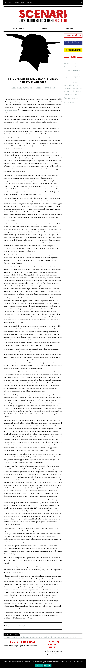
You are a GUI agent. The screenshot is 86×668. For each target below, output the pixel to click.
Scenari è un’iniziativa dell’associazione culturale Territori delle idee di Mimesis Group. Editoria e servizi (40, 637)
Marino (80, 80)
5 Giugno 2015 (49, 88)
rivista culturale (73, 94)
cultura (75, 64)
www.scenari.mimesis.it (11, 110)
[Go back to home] (43, 14)
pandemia (76, 88)
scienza (73, 98)
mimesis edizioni (69, 85)
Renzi (77, 91)
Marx (65, 82)
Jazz (65, 80)
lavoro (70, 80)
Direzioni (69, 28)
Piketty (21, 626)
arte (71, 61)
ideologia (65, 77)
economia (15, 626)
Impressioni (17, 28)
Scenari (68, 98)
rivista (66, 94)
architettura (67, 61)
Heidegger (77, 74)
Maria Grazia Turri (19, 88)
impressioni (77, 77)
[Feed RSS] (81, 2)
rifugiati (79, 91)
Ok (37, 665)
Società (65, 102)
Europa (70, 71)
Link (23, 2)
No (41, 665)
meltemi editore (70, 82)
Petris (65, 91)
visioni (75, 102)
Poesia (68, 91)
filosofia (76, 70)
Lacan (67, 80)
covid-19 (71, 64)
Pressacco (27, 626)
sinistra (77, 98)
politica (72, 91)
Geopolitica (35, 88)
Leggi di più (47, 665)
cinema (67, 64)
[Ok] (84, 663)
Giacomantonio (67, 74)
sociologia (70, 102)
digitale (72, 67)
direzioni (77, 67)
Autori (16, 2)
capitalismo (76, 61)
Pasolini (80, 88)
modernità (76, 85)
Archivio (30, 2)
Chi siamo (7, 2)
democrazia (67, 67)
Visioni (44, 28)
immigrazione (70, 77)
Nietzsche (71, 88)
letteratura (75, 80)
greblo (72, 74)
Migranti (75, 82)
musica (66, 88)
